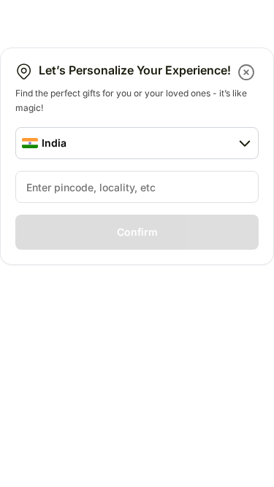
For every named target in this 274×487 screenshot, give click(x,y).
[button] (247, 72)
